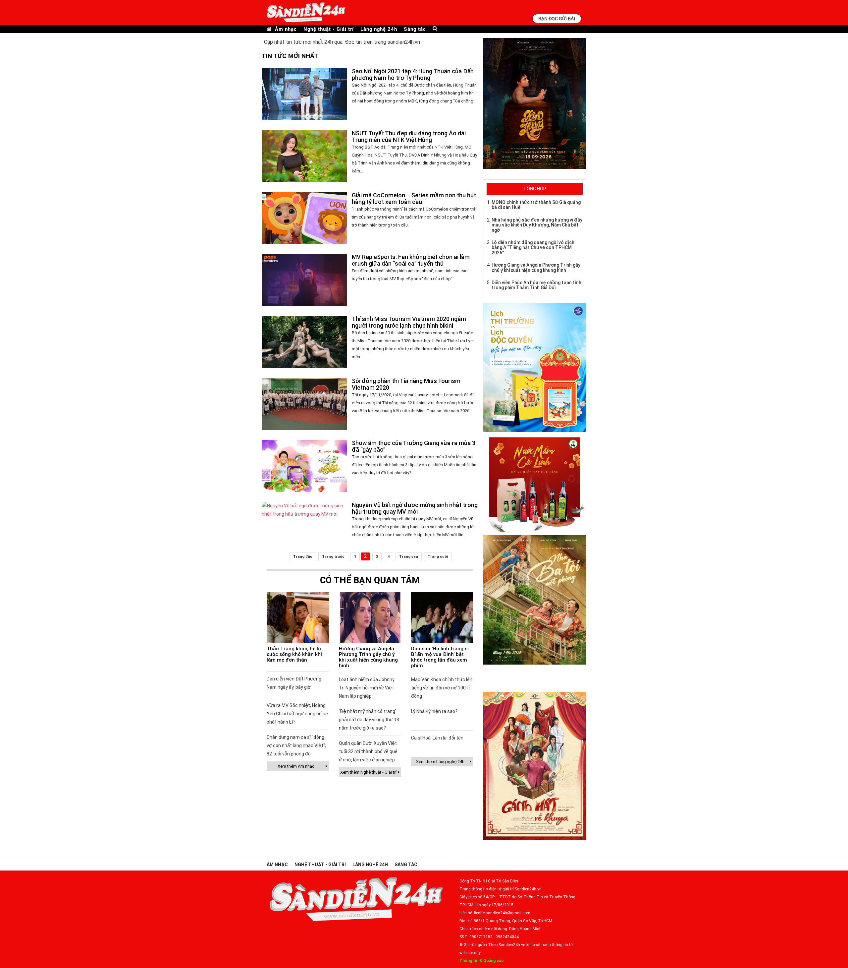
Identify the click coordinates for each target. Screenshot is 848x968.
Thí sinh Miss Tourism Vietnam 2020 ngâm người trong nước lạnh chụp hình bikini (409, 322)
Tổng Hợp (534, 188)
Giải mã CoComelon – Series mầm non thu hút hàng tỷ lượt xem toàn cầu (414, 198)
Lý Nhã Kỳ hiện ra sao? (434, 711)
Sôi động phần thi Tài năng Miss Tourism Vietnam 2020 (406, 384)
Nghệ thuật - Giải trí (328, 29)
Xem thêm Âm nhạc (296, 766)
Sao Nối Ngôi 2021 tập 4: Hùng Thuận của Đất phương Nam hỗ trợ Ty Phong (412, 74)
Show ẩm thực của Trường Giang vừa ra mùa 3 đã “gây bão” (413, 446)
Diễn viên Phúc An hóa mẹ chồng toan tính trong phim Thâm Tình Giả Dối (536, 285)
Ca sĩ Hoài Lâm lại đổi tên (437, 738)
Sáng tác (415, 29)
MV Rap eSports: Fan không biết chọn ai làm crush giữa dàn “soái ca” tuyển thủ (411, 260)
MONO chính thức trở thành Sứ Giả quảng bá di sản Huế (536, 205)
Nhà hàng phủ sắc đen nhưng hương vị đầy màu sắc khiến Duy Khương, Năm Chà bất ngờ (537, 225)
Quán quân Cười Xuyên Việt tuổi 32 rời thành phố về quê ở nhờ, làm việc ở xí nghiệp (368, 751)
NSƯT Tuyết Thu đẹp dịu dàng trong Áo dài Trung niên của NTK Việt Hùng (409, 136)
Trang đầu (302, 556)
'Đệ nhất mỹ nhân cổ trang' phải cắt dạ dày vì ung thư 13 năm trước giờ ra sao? (369, 720)
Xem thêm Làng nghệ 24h (440, 761)
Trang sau (408, 556)
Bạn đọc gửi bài (556, 18)
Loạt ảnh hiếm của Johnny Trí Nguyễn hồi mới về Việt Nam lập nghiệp (367, 688)
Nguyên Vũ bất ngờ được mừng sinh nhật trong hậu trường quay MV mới (415, 508)
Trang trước (333, 556)
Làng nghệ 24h (378, 29)
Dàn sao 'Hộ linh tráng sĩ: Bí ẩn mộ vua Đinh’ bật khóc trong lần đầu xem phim (440, 657)
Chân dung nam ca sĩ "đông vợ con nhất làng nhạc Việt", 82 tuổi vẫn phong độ (296, 745)
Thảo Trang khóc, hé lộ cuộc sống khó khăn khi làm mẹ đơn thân (294, 654)
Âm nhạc (286, 29)
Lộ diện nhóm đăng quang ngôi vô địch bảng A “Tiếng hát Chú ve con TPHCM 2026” (533, 247)
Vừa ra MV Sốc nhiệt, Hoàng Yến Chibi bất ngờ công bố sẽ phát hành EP (297, 714)
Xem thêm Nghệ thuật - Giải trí (368, 772)
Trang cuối (438, 556)
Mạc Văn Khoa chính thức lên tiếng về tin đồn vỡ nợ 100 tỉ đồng (441, 688)
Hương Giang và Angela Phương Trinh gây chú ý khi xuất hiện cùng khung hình (368, 657)
